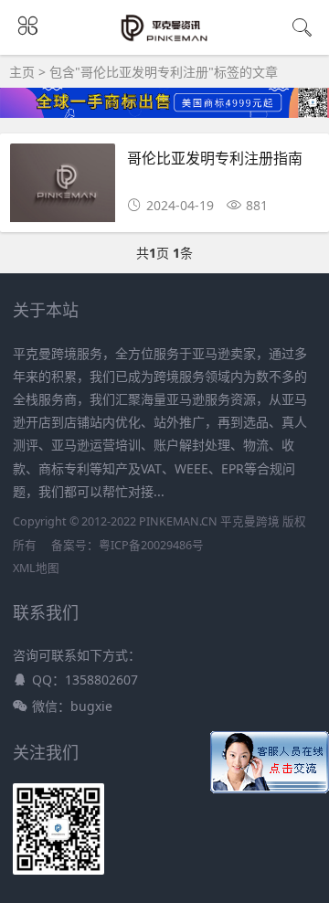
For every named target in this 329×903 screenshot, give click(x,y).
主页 (22, 71)
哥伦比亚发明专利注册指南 (214, 157)
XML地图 (36, 568)
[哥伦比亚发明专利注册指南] (62, 187)
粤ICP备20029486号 (151, 545)
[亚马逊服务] (165, 38)
